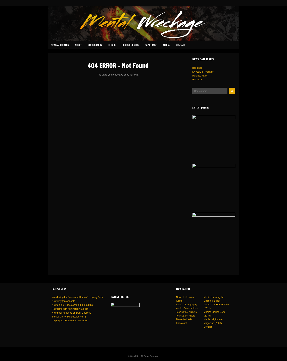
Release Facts (200, 75)
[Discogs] (237, 2)
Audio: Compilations (187, 308)
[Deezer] (222, 2)
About (78, 45)
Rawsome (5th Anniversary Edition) (70, 308)
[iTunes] (226, 2)
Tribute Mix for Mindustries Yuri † (69, 316)
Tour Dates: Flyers (185, 315)
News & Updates (60, 45)
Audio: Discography (186, 304)
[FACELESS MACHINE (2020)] (213, 234)
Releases (197, 79)
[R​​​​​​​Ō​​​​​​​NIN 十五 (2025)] (213, 136)
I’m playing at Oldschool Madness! (70, 320)
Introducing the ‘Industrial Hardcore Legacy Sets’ (77, 297)
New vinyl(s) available (63, 300)
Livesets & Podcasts (203, 71)
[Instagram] (211, 2)
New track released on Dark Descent (71, 312)
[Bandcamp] (218, 2)
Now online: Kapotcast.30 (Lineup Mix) (72, 304)
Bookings (197, 67)
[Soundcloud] (215, 2)
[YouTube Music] (234, 2)
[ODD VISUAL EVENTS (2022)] (213, 185)
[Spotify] (230, 2)
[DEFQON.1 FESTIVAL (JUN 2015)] (125, 317)
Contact (180, 45)
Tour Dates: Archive (186, 311)
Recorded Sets (130, 45)
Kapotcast (151, 45)
